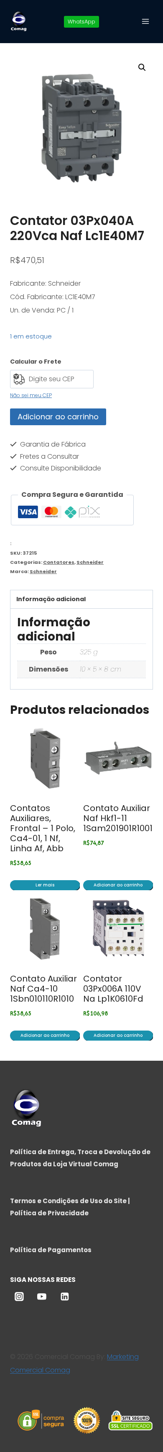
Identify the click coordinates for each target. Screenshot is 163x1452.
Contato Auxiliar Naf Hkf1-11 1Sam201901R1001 (118, 818)
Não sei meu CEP (31, 395)
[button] (142, 67)
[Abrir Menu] (145, 21)
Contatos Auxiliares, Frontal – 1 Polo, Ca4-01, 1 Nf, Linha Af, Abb (42, 828)
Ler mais (45, 885)
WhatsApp (81, 21)
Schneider (90, 562)
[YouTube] (42, 1297)
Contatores (58, 562)
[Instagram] (19, 1297)
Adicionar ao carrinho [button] (118, 885)
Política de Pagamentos (51, 1249)
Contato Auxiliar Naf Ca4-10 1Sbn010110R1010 (43, 989)
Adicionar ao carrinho (58, 416)
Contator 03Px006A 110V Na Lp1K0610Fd (113, 989)
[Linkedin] (65, 1297)
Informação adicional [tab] (51, 599)
